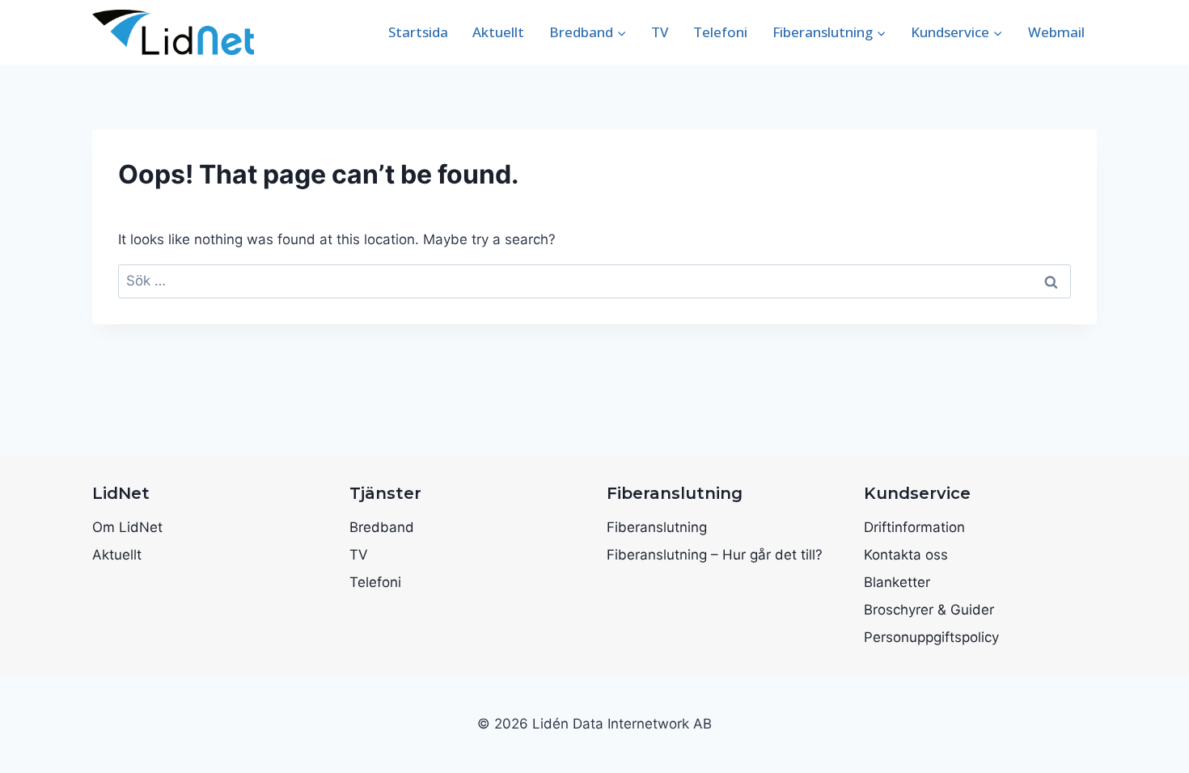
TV (659, 32)
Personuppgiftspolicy (931, 637)
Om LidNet (127, 527)
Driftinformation (914, 527)
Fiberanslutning (657, 527)
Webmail (1056, 32)
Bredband (381, 527)
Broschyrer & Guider (929, 610)
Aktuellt (498, 32)
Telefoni (720, 32)
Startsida (418, 32)
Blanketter (897, 582)
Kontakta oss (906, 555)
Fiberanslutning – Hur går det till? (715, 555)
